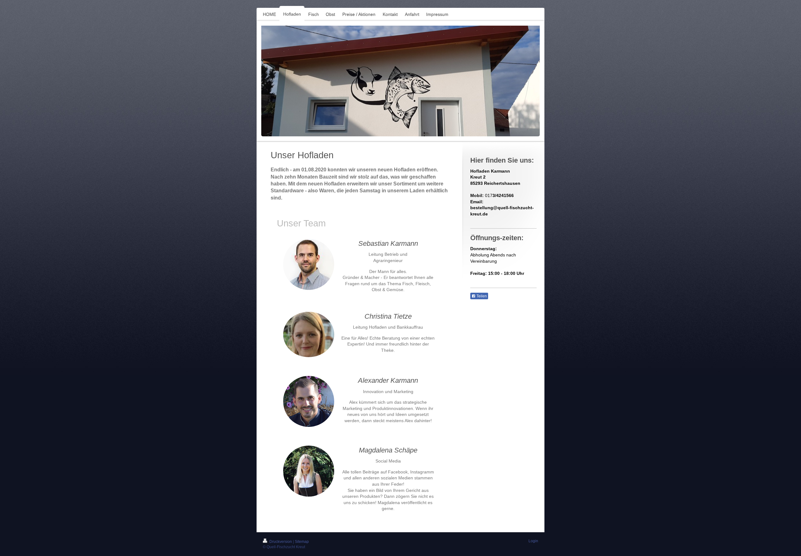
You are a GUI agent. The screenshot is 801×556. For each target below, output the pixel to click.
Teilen (481, 296)
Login (533, 541)
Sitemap (302, 541)
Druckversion (280, 541)
